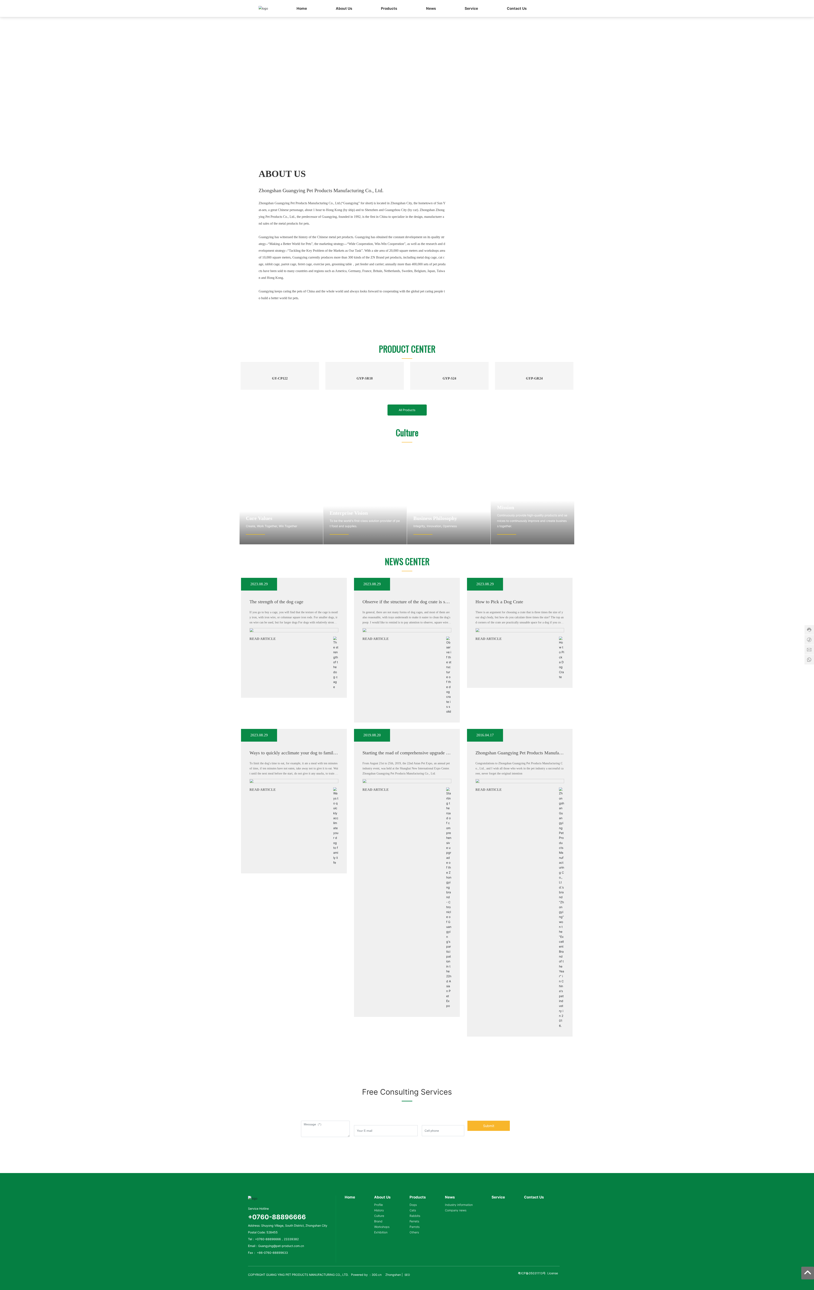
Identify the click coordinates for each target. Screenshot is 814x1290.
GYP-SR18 (365, 424)
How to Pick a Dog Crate (499, 647)
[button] (409, 146)
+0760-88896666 (268, 1285)
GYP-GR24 (534, 424)
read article (262, 684)
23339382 (291, 1285)
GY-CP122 (280, 424)
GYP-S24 (449, 424)
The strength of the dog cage (276, 647)
